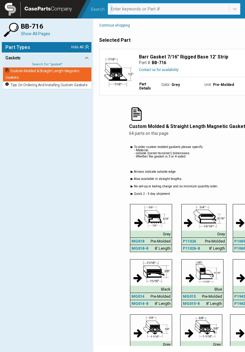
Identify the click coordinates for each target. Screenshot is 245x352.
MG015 (189, 296)
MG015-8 (191, 303)
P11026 (189, 241)
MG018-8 (139, 248)
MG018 (137, 241)
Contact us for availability (159, 70)
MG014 (137, 296)
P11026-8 (191, 248)
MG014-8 (139, 303)
